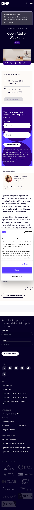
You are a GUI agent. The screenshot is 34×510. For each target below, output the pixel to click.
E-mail (6, 131)
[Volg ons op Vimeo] (4, 374)
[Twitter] (15, 63)
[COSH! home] (5, 3)
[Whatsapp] (24, 63)
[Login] (27, 3)
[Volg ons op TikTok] (28, 368)
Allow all (17, 270)
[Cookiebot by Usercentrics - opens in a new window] (24, 232)
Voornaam (7, 121)
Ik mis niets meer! (12, 145)
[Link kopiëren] (28, 63)
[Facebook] (11, 63)
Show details (24, 264)
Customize (16, 276)
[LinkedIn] (20, 63)
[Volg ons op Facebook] (10, 368)
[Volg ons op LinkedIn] (16, 368)
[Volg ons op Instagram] (4, 368)
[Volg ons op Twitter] (22, 368)
